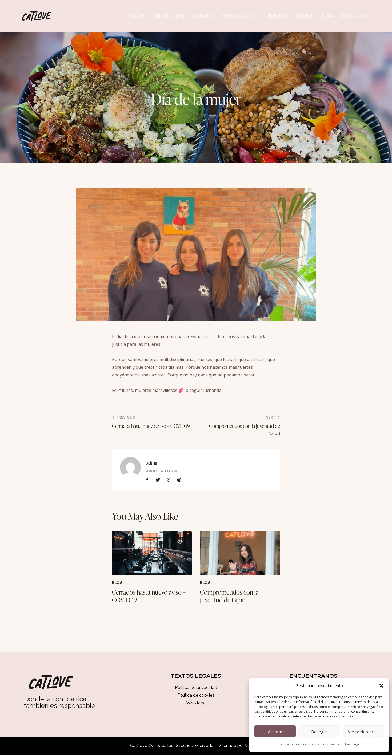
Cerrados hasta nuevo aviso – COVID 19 (149, 596)
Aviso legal (352, 744)
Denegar (319, 731)
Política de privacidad (325, 744)
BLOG (117, 582)
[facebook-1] (147, 480)
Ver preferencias (363, 731)
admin (152, 462)
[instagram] (179, 480)
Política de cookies (292, 744)
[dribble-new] (168, 480)
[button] (381, 685)
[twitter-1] (158, 480)
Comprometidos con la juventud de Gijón (229, 596)
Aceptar (275, 731)
